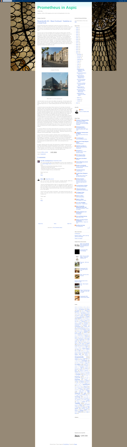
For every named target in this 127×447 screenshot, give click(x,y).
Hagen (79, 350)
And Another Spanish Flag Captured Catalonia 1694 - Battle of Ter (82, 129)
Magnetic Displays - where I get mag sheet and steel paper (82, 236)
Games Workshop (85, 344)
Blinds (79, 314)
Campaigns (79, 317)
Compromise (77, 325)
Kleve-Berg (76, 362)
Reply (42, 175)
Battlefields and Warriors (81, 146)
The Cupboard (77, 399)
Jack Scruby (82, 359)
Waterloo (86, 409)
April (78, 67)
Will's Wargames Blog (80, 155)
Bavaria (88, 311)
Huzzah (80, 358)
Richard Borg (79, 385)
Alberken (76, 308)
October (78, 57)
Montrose (76, 369)
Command (86, 322)
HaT (84, 350)
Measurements (77, 368)
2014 (77, 47)
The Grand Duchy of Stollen (82, 185)
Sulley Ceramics (79, 395)
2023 (77, 32)
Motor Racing (86, 369)
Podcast (85, 379)
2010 (77, 103)
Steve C (79, 394)
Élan (84, 333)
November (79, 56)
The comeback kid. (79, 226)
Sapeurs (77, 389)
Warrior (80, 409)
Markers (86, 365)
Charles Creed (82, 319)
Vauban (80, 404)
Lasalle (82, 363)
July (78, 62)
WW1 (84, 412)
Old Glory (78, 375)
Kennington (84, 360)
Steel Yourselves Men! (80, 196)
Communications (78, 323)
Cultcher (87, 327)
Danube (76, 328)
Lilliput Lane (86, 364)
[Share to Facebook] (55, 152)
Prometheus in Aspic (57, 7)
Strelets (88, 394)
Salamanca (80, 388)
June (78, 64)
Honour (86, 355)
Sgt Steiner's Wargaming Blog (82, 120)
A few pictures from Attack (80, 156)
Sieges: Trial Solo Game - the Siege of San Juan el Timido (85, 291)
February (79, 99)
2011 (77, 52)
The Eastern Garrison (80, 169)
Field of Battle (87, 338)
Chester (81, 320)
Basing (86, 310)
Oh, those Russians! (79, 193)
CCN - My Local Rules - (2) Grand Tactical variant (81, 80)
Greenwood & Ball (78, 348)
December (79, 54)
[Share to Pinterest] (56, 152)
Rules (85, 387)
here (76, 21)
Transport (88, 400)
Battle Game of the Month (81, 158)
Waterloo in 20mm (80, 199)
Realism (86, 383)
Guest (78, 349)
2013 (77, 49)
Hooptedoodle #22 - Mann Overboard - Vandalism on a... (81, 76)
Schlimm (76, 390)
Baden (83, 310)
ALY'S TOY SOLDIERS (80, 202)
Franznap (78, 344)
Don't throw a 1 (79, 150)
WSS (79, 412)
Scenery (81, 389)
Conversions (78, 326)
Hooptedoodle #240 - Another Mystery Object (84, 297)
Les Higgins (77, 364)
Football (84, 342)
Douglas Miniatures (80, 331)
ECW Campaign (78, 333)
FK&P (76, 342)
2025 (77, 29)
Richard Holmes (85, 385)
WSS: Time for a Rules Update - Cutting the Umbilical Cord (84, 257)
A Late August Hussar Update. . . (82, 186)
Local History (81, 365)
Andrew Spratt (86, 308)
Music (76, 370)
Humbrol (76, 358)
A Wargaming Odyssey (80, 188)
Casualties (86, 317)
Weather (76, 410)
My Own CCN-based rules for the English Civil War (81, 281)
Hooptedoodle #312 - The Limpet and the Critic (84, 269)
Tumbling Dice (85, 401)
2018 (77, 41)
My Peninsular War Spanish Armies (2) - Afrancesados (81, 90)
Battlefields (77, 311)
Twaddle (77, 403)
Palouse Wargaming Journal (82, 161)
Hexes (80, 353)
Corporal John (87, 326)
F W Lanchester (81, 336)
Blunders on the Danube (81, 165)
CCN (76, 319)
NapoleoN (76, 371)
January (78, 100)
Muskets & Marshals (84, 370)
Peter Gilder (86, 377)
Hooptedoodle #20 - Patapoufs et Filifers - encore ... (81, 94)
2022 (77, 34)
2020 (77, 37)
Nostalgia (78, 374)
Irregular (76, 359)
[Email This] (51, 152)
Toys (84, 400)
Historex (86, 354)
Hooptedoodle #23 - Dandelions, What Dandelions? (81, 70)
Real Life (81, 383)
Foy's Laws (81, 343)
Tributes (78, 401)
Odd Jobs (88, 374)
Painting (77, 377)
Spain (85, 393)
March (78, 97)
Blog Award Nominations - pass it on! (81, 73)
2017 (77, 42)
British (86, 315)
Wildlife (82, 410)
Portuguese (82, 380)
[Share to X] (53, 152)
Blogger (75, 444)
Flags (80, 342)
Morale (81, 369)
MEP (82, 368)
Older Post (69, 223)
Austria (78, 310)
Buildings (88, 316)
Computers (85, 325)
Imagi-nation (85, 358)
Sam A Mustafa (87, 388)
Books (82, 315)
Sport (75, 394)
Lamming (81, 362)
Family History (81, 337)
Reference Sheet (77, 384)
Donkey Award (87, 330)
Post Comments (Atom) (57, 227)
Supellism (86, 395)
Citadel (85, 320)
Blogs (82, 314)
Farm (86, 337)
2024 (77, 31)
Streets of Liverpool (78, 238)
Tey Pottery (86, 398)
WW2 (87, 412)
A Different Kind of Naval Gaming (82, 190)
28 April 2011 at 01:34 (49, 179)
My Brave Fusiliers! (80, 178)
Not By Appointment (80, 126)
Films (81, 340)
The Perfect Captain (86, 399)
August (78, 61)
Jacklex (88, 359)
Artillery (88, 309)
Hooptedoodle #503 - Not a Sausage (84, 250)
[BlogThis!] (52, 152)
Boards (78, 315)
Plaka (87, 378)
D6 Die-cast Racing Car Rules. (81, 139)
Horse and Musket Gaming (81, 216)
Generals (86, 345)
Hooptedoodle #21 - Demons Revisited (81, 87)
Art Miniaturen (77, 233)
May (78, 66)
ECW (85, 332)
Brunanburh (82, 316)
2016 (77, 44)
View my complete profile (84, 111)
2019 (77, 39)
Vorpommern (78, 407)
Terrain (76, 398)
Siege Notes (81, 390)
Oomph (87, 375)
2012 (77, 51)
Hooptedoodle (43, 154)
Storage (83, 394)
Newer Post (40, 223)
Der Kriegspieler (83, 328)
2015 (77, 46)
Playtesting (77, 379)
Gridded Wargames (86, 348)
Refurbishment (86, 384)
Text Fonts (81, 398)
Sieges (88, 390)
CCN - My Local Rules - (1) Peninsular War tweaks (81, 84)
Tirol (81, 400)
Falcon (76, 337)
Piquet (82, 378)
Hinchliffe (86, 353)
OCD (84, 374)
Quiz (77, 382)
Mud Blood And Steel (80, 225)
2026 (77, 27)
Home (55, 223)
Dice (89, 328)
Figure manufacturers (80, 339)
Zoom (76, 413)
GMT (87, 347)
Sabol (76, 388)
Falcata (86, 336)
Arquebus (76, 309)
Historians (76, 355)
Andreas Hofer (81, 308)
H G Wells (83, 349)
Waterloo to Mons (79, 195)
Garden (76, 345)
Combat (80, 322)
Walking (83, 407)
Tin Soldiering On (79, 138)
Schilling (86, 389)
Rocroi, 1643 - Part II (79, 217)
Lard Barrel (78, 363)
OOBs (83, 375)
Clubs (79, 321)
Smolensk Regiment (79, 143)
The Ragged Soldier (80, 192)
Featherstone (80, 338)
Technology (77, 396)
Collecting (83, 321)
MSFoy (42, 179)
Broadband (76, 316)
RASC (77, 383)
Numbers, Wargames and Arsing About (81, 212)
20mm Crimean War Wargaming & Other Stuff (81, 207)
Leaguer (86, 363)
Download (86, 331)
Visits (81, 405)
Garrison (81, 345)
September (79, 59)
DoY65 (76, 332)
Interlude (77, 159)
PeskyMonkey (66, 444)
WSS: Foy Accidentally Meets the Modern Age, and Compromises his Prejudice (84, 245)
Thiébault (77, 400)
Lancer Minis (87, 362)
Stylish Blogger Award (47, 163)
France (88, 343)
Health (87, 350)
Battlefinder (83, 311)
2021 (77, 36)
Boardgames (87, 314)
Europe (76, 336)
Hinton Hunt (78, 354)
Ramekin (82, 382)
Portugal (76, 380)
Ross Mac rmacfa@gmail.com (47, 160)
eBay (80, 332)
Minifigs (86, 368)
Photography (77, 378)
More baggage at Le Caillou (81, 200)
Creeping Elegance (80, 327)
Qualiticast (88, 380)
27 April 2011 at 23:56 (57, 160)
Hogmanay (81, 355)
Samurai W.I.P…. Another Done (81, 203)
